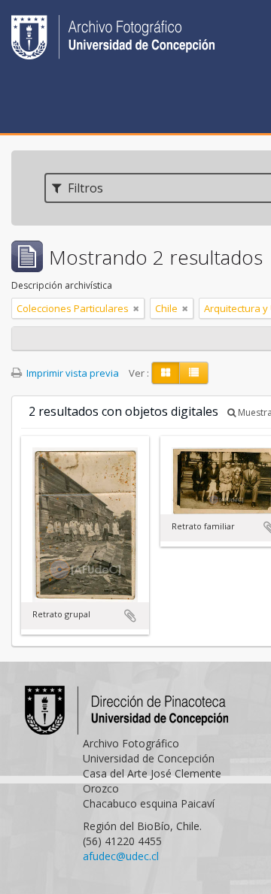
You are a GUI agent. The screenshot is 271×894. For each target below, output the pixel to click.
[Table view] (194, 373)
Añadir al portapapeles (130, 615)
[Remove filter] (136, 308)
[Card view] (165, 373)
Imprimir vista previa (71, 373)
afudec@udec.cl (121, 856)
